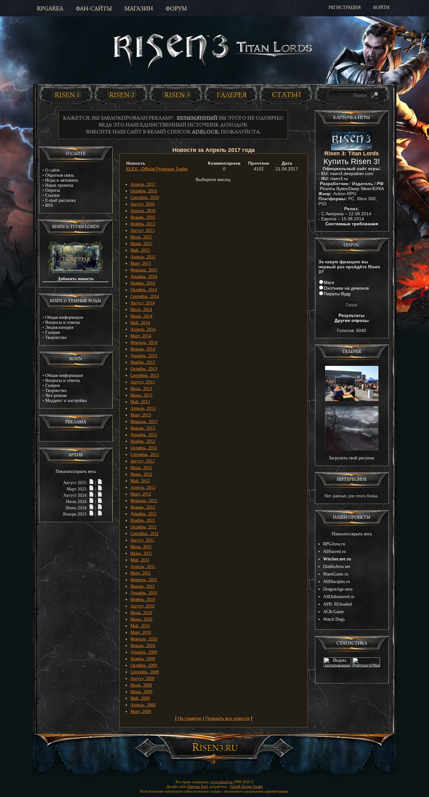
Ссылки (52, 195)
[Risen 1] (66, 95)
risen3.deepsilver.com (351, 173)
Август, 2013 (142, 382)
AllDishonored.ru (338, 596)
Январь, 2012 (142, 507)
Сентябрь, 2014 (144, 296)
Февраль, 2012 (143, 500)
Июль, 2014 (141, 309)
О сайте (52, 170)
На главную (190, 718)
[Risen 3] (176, 95)
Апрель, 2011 (142, 566)
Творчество (56, 337)
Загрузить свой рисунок (351, 458)
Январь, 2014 (142, 349)
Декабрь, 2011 (143, 513)
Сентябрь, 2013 (144, 375)
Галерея (52, 332)
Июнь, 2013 (141, 395)
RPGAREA (50, 9)
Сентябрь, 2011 (144, 533)
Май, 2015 (140, 250)
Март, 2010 (140, 632)
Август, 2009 (142, 678)
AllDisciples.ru (336, 581)
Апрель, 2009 (142, 705)
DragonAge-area (337, 589)
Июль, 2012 (141, 467)
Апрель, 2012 (142, 487)
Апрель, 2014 (142, 329)
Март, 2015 (140, 263)
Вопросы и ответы (62, 322)
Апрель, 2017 (142, 184)
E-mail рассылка (60, 200)
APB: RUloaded (337, 604)
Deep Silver (360, 188)
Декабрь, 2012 (143, 434)
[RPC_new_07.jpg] (351, 399)
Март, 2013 (140, 415)
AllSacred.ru (334, 551)
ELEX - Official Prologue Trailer (157, 168)
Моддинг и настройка (66, 400)
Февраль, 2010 (143, 639)
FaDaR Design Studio (246, 786)
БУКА (378, 188)
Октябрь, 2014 (143, 289)
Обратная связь (59, 175)
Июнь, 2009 (141, 691)
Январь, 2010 (142, 645)
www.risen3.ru (221, 782)
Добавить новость (75, 278)
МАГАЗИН (138, 9)
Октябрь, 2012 (143, 448)
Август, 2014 (142, 303)
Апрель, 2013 (142, 408)
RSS (49, 205)
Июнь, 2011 (141, 553)
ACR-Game (333, 611)
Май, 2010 (140, 625)
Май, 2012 (140, 481)
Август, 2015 (142, 230)
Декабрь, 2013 (143, 355)
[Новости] (91, 482)
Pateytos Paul (197, 786)
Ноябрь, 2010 (142, 599)
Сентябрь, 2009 (144, 672)
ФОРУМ (176, 9)
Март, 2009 (140, 711)
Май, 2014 (140, 322)
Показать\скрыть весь (76, 471)
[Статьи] (286, 95)
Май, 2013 (140, 401)
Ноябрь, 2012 (142, 441)
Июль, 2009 (141, 685)
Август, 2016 (142, 204)
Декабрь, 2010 (143, 593)
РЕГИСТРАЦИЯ (345, 8)
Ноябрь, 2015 (142, 224)
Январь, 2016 (142, 217)
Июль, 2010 (141, 612)
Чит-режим (56, 395)
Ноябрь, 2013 (142, 362)
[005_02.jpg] (351, 449)
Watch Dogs (334, 619)
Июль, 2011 (141, 546)
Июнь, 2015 (141, 243)
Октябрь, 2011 (143, 527)
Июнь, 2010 (141, 619)
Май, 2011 (139, 560)
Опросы (52, 190)
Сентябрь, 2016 (144, 197)
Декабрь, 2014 (143, 276)
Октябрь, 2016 (143, 191)
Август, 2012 (142, 461)
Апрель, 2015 (142, 256)
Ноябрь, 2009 (142, 658)
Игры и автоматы (61, 180)
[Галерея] (231, 95)
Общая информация (64, 317)
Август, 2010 (142, 606)
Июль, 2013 (141, 388)
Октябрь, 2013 (143, 368)
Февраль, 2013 (143, 421)
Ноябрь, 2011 (142, 520)
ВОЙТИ (381, 8)
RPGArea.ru (334, 544)
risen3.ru (339, 178)
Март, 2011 (140, 573)
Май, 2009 (140, 698)
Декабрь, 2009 (143, 652)
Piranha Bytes (333, 188)
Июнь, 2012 (141, 474)
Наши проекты (59, 185)
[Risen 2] (121, 95)
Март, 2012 (140, 494)
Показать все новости (227, 718)
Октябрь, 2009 (143, 665)
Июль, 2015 (141, 237)
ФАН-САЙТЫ (94, 9)
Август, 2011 (142, 540)
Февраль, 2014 (143, 342)
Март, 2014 (140, 336)
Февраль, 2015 (143, 270)
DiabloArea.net (336, 566)
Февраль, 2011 (143, 579)
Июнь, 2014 (141, 316)
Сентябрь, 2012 (144, 454)
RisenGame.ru (335, 574)
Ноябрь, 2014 (142, 283)
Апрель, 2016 (142, 210)
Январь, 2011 (142, 586)
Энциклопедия (59, 327)
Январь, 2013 (142, 428)
